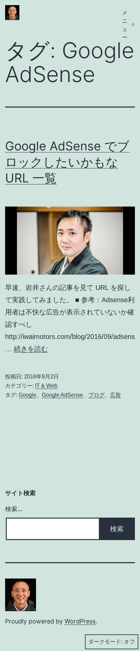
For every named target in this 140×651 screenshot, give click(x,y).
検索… (13, 508)
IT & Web (46, 386)
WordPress (80, 621)
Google (27, 395)
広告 (115, 395)
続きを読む (31, 349)
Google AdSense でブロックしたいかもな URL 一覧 (67, 162)
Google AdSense (62, 395)
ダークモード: (105, 642)
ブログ (96, 395)
